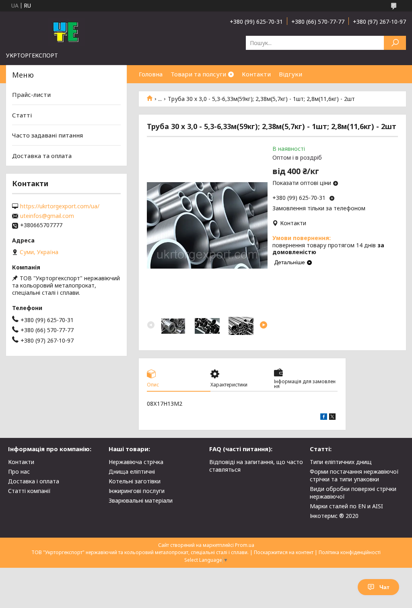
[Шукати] (395, 43)
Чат (384, 587)
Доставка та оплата (42, 156)
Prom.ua (244, 545)
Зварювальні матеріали (141, 500)
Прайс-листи (31, 94)
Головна (151, 74)
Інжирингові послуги (137, 491)
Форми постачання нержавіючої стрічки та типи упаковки (354, 475)
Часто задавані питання (47, 135)
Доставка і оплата (33, 481)
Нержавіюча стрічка (136, 462)
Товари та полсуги (198, 74)
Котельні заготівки (135, 481)
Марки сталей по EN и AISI (346, 506)
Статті (22, 115)
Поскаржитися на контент (283, 552)
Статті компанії (29, 491)
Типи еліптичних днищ (341, 462)
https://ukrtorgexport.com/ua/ (59, 206)
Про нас (19, 471)
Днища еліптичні (132, 471)
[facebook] (323, 417)
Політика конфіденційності (350, 552)
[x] (332, 417)
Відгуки (290, 74)
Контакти (256, 74)
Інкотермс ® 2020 (334, 516)
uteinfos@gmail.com (47, 216)
